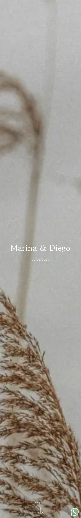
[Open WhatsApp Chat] (75, 515)
